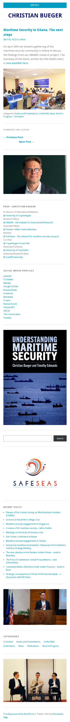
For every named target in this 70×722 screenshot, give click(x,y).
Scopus (7, 300)
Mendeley (8, 297)
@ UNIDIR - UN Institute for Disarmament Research (28, 222)
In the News (9, 646)
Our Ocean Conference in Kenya (21, 536)
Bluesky (7, 283)
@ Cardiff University (13, 257)
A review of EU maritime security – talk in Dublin (29, 528)
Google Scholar (10, 286)
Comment (8, 641)
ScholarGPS (9, 307)
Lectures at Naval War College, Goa (23, 519)
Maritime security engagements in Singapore (27, 524)
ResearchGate (10, 290)
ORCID (6, 311)
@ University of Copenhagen (17, 215)
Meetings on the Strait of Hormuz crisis (24, 532)
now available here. (17, 63)
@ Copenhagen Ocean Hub (16, 243)
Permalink (18, 116)
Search (60, 438)
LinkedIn (7, 276)
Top (5, 717)
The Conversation (12, 314)
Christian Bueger (35, 15)
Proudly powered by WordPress (18, 714)
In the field (44, 113)
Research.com (10, 304)
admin (22, 39)
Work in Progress (50, 646)
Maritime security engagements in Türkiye (26, 541)
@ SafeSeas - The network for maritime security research (31, 236)
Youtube (7, 318)
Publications (33, 646)
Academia (8, 293)
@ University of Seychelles (16, 250)
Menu (35, 5)
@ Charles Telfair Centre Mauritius (20, 229)
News (52, 113)
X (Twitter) (8, 279)
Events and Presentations (26, 113)
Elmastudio (58, 714)
